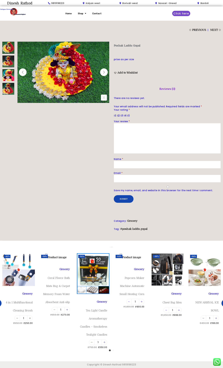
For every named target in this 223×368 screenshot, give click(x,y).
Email (118, 173)
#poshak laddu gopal (134, 228)
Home (68, 13)
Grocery (132, 220)
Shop (80, 13)
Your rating (122, 109)
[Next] (104, 72)
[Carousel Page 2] (113, 350)
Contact (96, 13)
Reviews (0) (167, 88)
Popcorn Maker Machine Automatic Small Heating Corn (132, 286)
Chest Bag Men (172, 302)
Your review (122, 121)
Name (118, 159)
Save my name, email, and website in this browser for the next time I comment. (163, 190)
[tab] (167, 89)
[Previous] (23, 72)
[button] (126, 73)
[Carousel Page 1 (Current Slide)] (110, 350)
